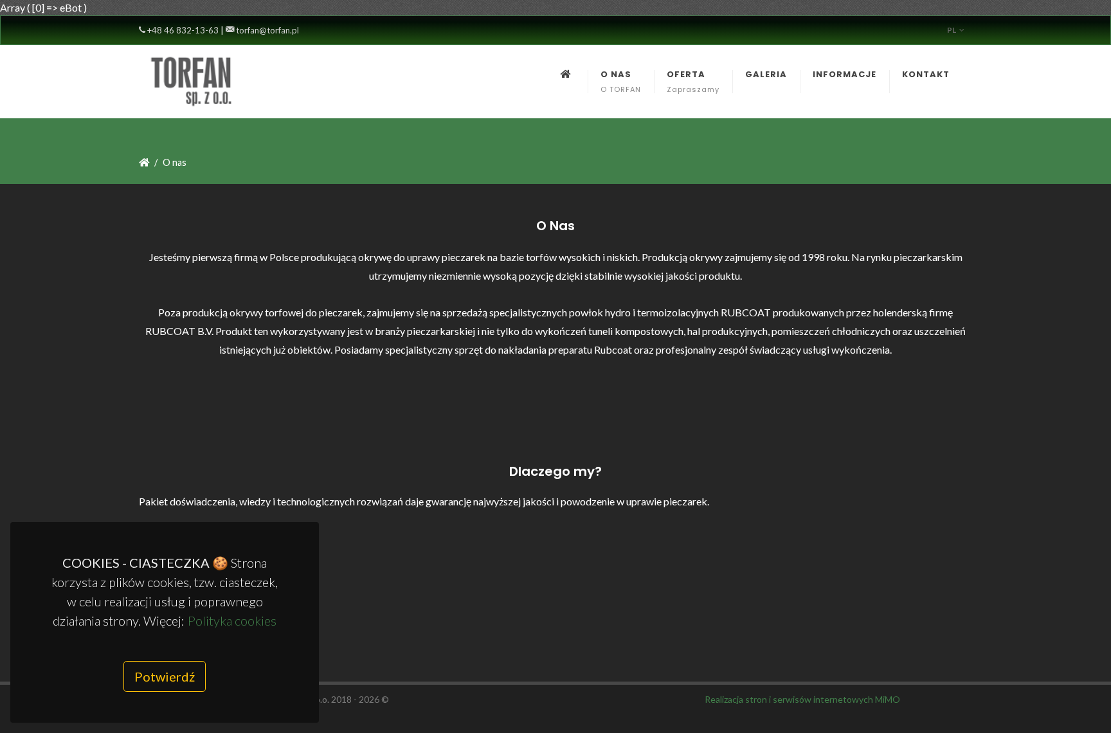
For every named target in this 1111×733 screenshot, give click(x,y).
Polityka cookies (232, 620)
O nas (174, 162)
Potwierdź (164, 676)
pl (951, 30)
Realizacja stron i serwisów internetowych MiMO (802, 699)
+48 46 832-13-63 (182, 30)
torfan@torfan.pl (266, 30)
